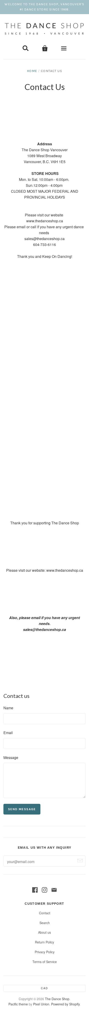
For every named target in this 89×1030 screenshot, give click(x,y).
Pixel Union (41, 1004)
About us (44, 932)
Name (8, 707)
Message (10, 757)
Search (44, 922)
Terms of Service (44, 961)
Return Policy (44, 942)
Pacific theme (18, 1004)
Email (8, 732)
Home (32, 71)
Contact (44, 913)
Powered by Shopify (65, 1004)
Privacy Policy (45, 952)
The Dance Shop (57, 999)
